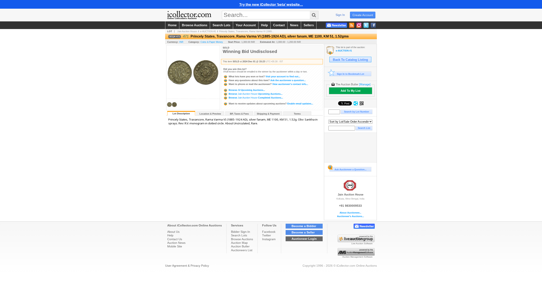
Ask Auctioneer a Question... (350, 169)
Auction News (176, 242)
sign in (340, 15)
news (294, 25)
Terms (297, 113)
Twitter (266, 235)
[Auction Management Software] (356, 254)
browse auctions (194, 25)
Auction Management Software (357, 257)
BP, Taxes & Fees (239, 113)
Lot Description (181, 113)
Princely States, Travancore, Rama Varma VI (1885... (246, 31)
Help (170, 235)
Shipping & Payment (268, 113)
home (172, 25)
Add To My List (350, 90)
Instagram (269, 239)
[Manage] (364, 84)
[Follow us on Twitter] (366, 25)
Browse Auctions (242, 239)
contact (279, 25)
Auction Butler (240, 246)
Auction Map (239, 242)
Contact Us (174, 239)
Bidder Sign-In (240, 231)
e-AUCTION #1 (208, 31)
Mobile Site (174, 246)
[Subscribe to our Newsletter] (336, 25)
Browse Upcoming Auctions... (246, 90)
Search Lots (239, 235)
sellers (309, 25)
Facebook (268, 231)
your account (246, 25)
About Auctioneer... (350, 213)
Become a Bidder (304, 226)
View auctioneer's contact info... (268, 84)
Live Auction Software (362, 243)
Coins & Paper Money (211, 42)
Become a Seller (303, 232)
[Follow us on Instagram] (358, 25)
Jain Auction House (187, 31)
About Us (173, 231)
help (264, 25)
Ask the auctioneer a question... (267, 80)
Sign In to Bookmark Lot (350, 74)
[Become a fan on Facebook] (373, 25)
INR (181, 42)
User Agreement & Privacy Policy (187, 265)
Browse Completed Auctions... (255, 97)
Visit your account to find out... (264, 76)
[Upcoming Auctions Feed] (351, 25)
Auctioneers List (241, 250)
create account (363, 15)
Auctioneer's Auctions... (350, 216)
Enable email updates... (271, 103)
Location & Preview (210, 113)
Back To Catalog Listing (350, 59)
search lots (221, 25)
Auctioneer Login (304, 238)
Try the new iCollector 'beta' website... (271, 4)
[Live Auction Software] (356, 241)
